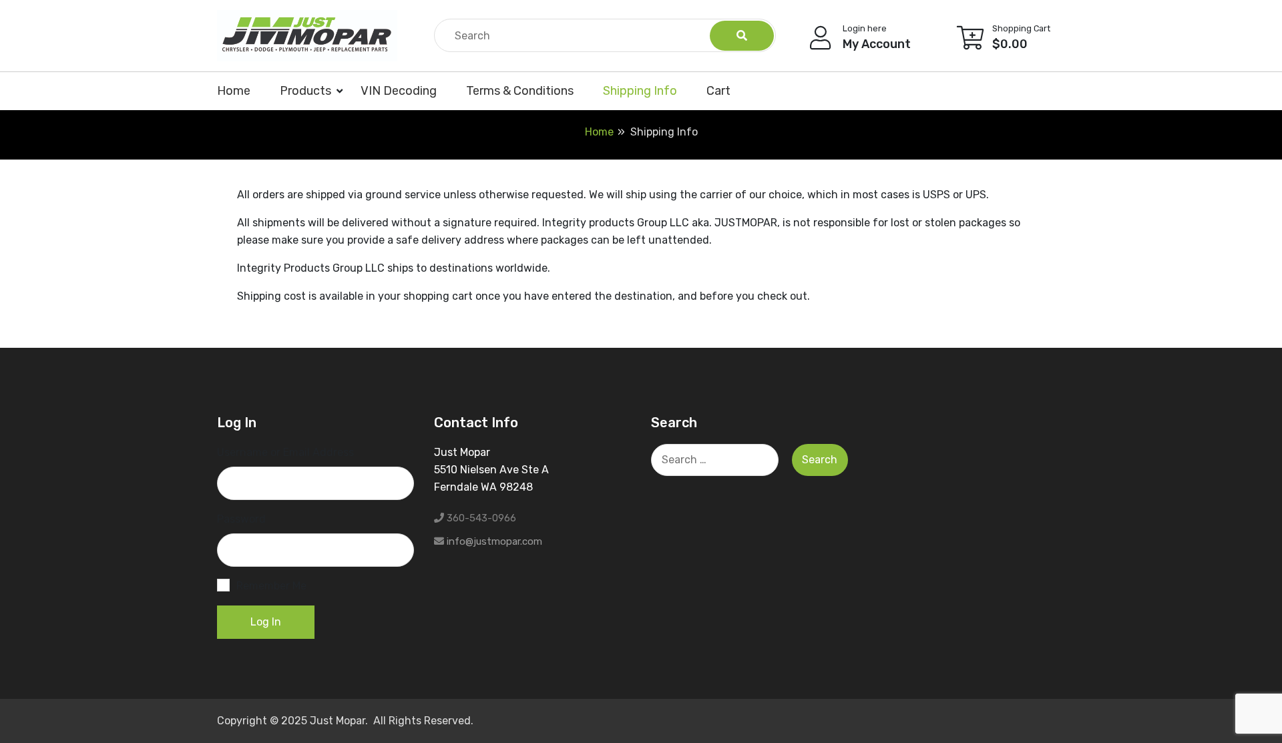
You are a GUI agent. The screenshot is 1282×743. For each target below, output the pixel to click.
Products (305, 90)
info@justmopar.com (494, 541)
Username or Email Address (285, 452)
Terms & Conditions (520, 90)
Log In (265, 621)
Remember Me (271, 585)
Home (233, 90)
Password (241, 519)
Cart (718, 90)
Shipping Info (640, 90)
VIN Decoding (399, 90)
